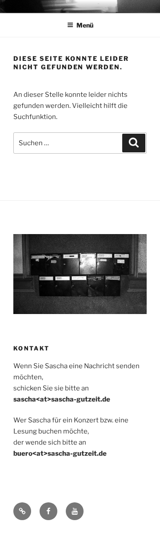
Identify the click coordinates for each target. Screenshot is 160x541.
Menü (84, 25)
